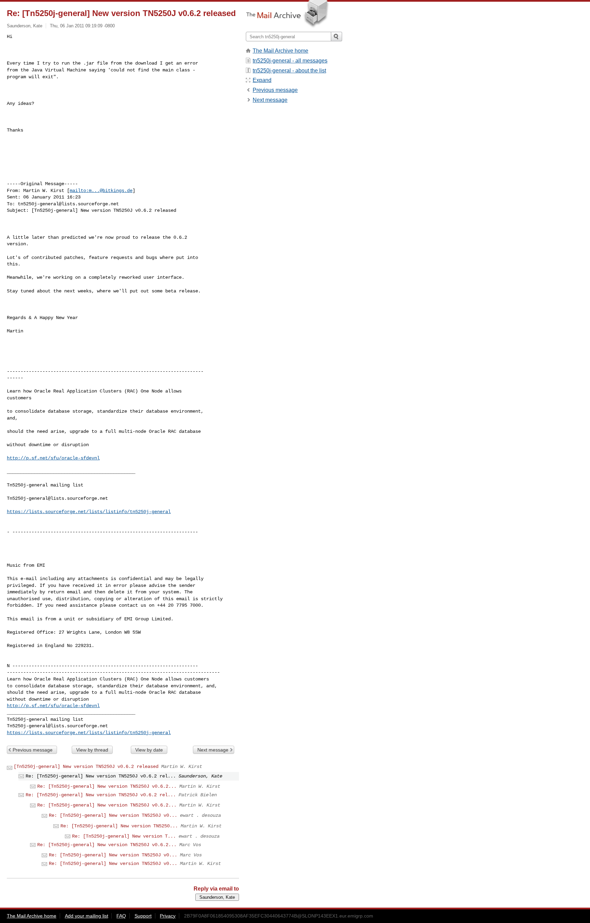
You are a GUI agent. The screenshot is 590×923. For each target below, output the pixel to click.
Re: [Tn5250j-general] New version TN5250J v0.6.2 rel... (101, 795)
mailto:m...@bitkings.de (101, 190)
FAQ (121, 916)
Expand (262, 80)
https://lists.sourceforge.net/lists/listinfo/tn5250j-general (89, 511)
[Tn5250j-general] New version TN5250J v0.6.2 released (86, 766)
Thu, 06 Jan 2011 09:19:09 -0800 (82, 25)
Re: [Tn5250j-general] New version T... (124, 836)
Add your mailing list (86, 916)
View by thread (92, 750)
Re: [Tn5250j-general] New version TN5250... (119, 826)
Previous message (33, 750)
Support (143, 916)
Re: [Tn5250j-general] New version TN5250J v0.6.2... (107, 786)
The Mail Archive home (280, 51)
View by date (149, 750)
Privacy (167, 916)
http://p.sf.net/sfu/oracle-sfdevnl (53, 458)
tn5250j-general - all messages (290, 61)
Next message (212, 750)
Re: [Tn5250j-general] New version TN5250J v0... (113, 815)
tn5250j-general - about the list (289, 70)
